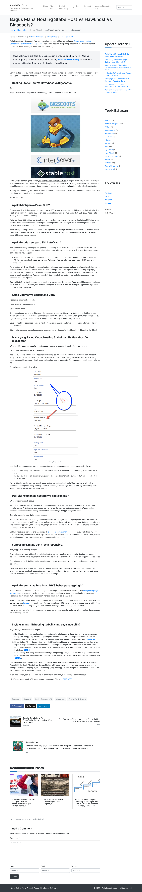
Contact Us (87, 7)
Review (107, 159)
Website (74, 866)
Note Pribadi (52, 37)
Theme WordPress (41, 888)
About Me (52, 7)
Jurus (107, 146)
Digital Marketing (63, 7)
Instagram (108, 200)
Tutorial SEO (109, 169)
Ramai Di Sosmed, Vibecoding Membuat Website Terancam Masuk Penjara (118, 67)
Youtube (108, 203)
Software (108, 163)
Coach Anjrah (32, 742)
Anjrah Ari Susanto (37, 37)
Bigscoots (15, 699)
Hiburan (107, 140)
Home (45, 6)
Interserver (27, 603)
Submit (14, 876)
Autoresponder (110, 130)
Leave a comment (66, 37)
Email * (44, 866)
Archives (108, 210)
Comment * (15, 838)
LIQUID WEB (67, 679)
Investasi (108, 143)
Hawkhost (27, 699)
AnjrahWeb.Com (18, 5)
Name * (13, 866)
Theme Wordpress (111, 166)
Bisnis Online (109, 133)
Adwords (108, 120)
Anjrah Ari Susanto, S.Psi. (102, 7)
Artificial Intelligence (112, 124)
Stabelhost (60, 699)
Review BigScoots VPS (43, 699)
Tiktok (107, 196)
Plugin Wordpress (111, 156)
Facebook (108, 137)
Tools (78, 6)
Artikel (107, 127)
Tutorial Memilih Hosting (77, 699)
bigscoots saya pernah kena (59, 532)
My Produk (109, 150)
